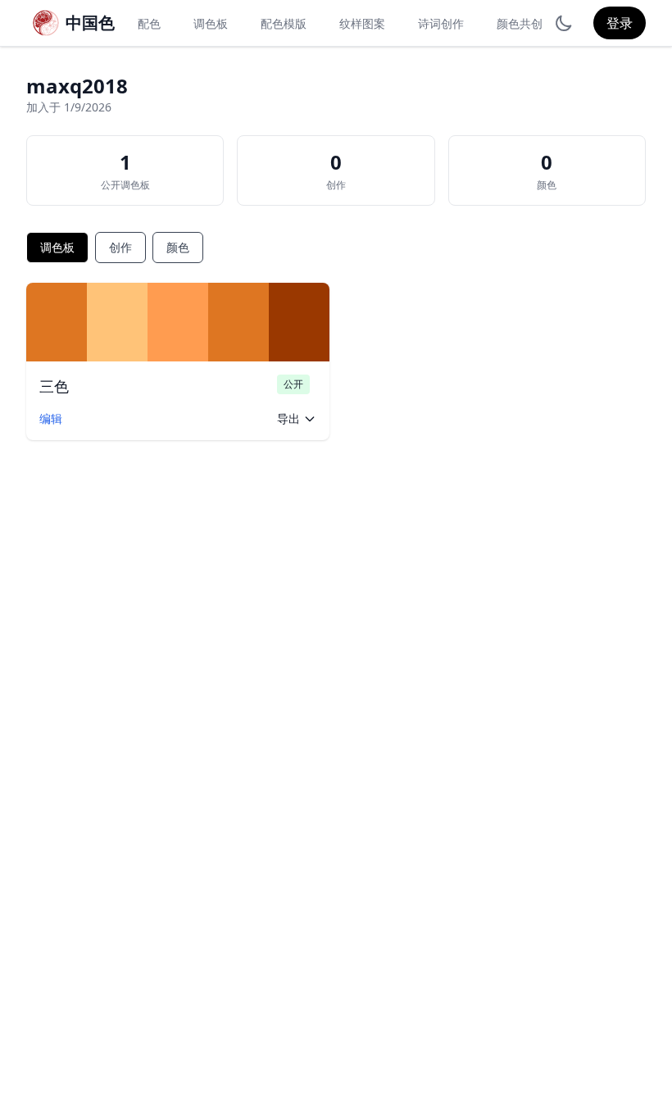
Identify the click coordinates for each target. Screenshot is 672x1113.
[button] (56, 322)
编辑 (50, 418)
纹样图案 (362, 23)
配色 (149, 23)
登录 (619, 23)
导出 (288, 418)
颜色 (177, 247)
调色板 (210, 23)
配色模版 (283, 23)
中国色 (90, 22)
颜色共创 (520, 23)
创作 (120, 247)
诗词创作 (441, 23)
